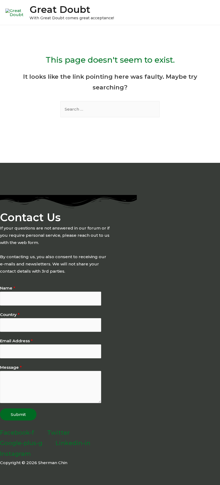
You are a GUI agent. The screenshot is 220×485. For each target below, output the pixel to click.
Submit (18, 414)
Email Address (16, 340)
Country (10, 314)
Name (7, 288)
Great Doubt (60, 9)
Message (11, 367)
